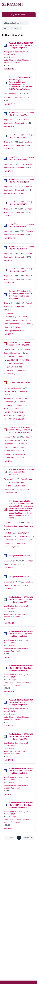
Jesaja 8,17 (21, 370)
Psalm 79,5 (8, 363)
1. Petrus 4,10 (9, 327)
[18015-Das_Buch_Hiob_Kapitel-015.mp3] (5, 45)
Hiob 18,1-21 (8, 149)
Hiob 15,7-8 (8, 334)
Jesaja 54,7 (8, 367)
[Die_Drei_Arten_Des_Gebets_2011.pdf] (5, 382)
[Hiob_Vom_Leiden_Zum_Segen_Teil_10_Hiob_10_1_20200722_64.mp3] (5, 270)
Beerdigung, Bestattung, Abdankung (18, 526)
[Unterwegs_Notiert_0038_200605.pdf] (5, 430)
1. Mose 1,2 (20, 451)
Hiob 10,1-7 (8, 412)
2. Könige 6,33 (9, 370)
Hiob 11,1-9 (8, 260)
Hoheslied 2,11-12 (11, 360)
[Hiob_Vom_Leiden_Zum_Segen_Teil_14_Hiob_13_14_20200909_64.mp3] (5, 225)
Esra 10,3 (7, 447)
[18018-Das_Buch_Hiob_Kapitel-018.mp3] (5, 702)
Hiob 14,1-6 (8, 568)
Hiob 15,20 (8, 193)
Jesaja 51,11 (8, 543)
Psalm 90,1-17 (22, 419)
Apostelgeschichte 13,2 (13, 324)
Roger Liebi (8, 119)
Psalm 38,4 (8, 409)
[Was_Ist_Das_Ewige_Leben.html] (5, 472)
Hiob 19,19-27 (9, 104)
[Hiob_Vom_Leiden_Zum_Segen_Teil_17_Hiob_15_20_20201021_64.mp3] (5, 180)
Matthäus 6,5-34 (10, 398)
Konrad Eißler (9, 561)
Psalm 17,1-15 (9, 416)
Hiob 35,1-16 (9, 623)
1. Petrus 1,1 (28, 324)
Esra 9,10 (23, 444)
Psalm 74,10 (24, 360)
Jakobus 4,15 (24, 398)
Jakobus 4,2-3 (20, 409)
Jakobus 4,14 (19, 486)
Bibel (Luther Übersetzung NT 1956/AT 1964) (16, 53)
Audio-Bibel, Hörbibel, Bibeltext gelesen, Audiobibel (16, 61)
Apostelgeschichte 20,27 (14, 331)
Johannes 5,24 (26, 540)
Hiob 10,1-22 (9, 283)
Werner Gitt (8, 479)
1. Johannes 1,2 (23, 489)
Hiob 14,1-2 (8, 486)
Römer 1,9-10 (22, 402)
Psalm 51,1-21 (21, 405)
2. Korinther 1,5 (10, 374)
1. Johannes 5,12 (10, 493)
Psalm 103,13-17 (23, 533)
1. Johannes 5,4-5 (11, 540)
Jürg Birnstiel (9, 522)
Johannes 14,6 (9, 489)
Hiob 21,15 (18, 412)
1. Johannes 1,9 (10, 402)
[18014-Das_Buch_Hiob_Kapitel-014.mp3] (5, 805)
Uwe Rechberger (10, 94)
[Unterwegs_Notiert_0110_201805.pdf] (5, 343)
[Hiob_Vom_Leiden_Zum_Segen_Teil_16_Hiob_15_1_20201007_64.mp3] (5, 203)
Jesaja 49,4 (20, 454)
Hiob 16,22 (18, 193)
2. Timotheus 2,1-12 (12, 313)
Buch (31, 479)
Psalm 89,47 (19, 363)
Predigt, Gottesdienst (20, 97)
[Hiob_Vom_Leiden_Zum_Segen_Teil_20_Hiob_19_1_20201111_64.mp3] (5, 113)
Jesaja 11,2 (20, 327)
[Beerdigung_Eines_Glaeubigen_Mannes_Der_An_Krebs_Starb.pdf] (5, 509)
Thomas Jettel (9, 349)
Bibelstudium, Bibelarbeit (14, 123)
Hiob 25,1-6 (8, 657)
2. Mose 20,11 (9, 451)
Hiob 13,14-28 (9, 238)
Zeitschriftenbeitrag (12, 353)
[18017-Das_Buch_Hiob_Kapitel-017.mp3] (5, 736)
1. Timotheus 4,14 (10, 317)
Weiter (26, 838)
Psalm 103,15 (19, 482)
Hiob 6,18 (20, 458)
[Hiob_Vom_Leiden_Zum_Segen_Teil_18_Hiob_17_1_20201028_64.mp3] (5, 158)
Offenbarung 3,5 (27, 536)
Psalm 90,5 (8, 482)
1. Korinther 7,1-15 (11, 444)
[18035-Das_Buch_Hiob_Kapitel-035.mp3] (5, 599)
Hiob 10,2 (18, 367)
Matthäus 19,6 (18, 447)
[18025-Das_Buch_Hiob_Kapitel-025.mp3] (5, 633)
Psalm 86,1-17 (9, 419)
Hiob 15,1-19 (9, 216)
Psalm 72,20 (21, 416)
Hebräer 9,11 (24, 317)
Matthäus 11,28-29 (11, 536)
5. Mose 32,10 (9, 458)
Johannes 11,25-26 (11, 547)
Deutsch (12, 57)
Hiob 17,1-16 (8, 171)
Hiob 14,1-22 (9, 828)
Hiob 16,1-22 (9, 794)
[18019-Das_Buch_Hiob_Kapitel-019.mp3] (5, 668)
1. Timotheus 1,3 (25, 320)
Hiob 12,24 (8, 461)
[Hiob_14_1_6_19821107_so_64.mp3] (5, 576)
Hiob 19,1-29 (9, 126)
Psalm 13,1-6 (9, 356)
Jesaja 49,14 (20, 356)
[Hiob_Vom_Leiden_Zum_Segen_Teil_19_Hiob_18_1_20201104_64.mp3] (5, 136)
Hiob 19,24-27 (9, 533)
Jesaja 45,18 (9, 454)
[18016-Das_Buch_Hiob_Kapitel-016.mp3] (5, 770)
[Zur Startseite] (12, 4)
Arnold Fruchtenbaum (12, 388)
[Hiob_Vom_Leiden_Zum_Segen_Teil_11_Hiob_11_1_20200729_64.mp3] (5, 247)
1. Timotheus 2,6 (21, 543)
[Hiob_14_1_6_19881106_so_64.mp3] (5, 555)
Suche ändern (20, 15)
